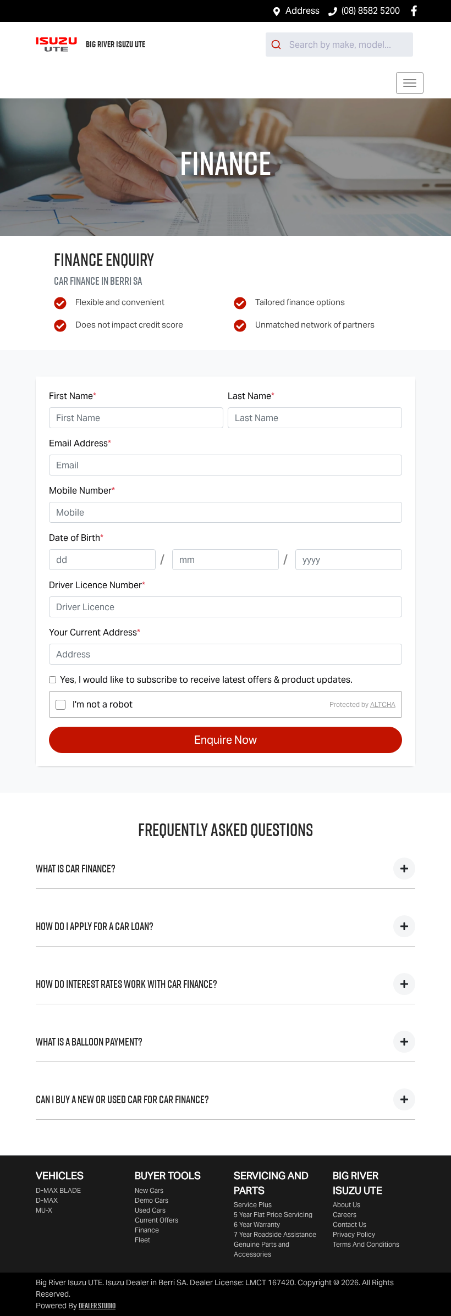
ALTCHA (382, 704)
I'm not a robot (103, 704)
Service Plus (253, 1205)
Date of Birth (76, 538)
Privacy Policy (354, 1234)
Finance (147, 1230)
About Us (346, 1205)
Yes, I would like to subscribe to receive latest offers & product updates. (206, 679)
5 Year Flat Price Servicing (273, 1214)
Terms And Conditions (366, 1244)
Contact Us (349, 1224)
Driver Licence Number (97, 585)
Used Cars (150, 1210)
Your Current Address (94, 632)
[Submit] (277, 44)
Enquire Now (225, 740)
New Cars (149, 1190)
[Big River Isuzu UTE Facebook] (416, 10)
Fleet (142, 1240)
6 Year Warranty (257, 1224)
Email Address (80, 443)
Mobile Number (82, 490)
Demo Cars (151, 1200)
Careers (344, 1214)
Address (302, 10)
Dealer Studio (97, 1305)
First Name (72, 396)
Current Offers (156, 1220)
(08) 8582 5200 (371, 10)
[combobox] (339, 44)
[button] (410, 83)
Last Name (251, 396)
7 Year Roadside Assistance (275, 1234)
